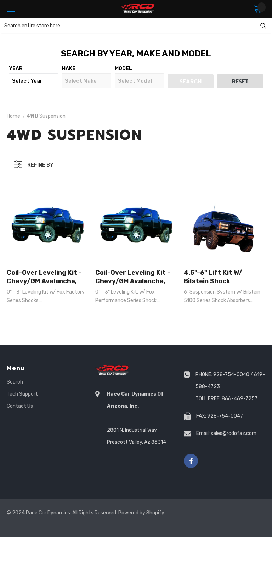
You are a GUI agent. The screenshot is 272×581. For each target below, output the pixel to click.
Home (13, 116)
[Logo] (137, 9)
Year (16, 69)
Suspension (46, 116)
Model (123, 69)
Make (68, 69)
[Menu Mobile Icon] (11, 9)
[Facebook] (191, 461)
